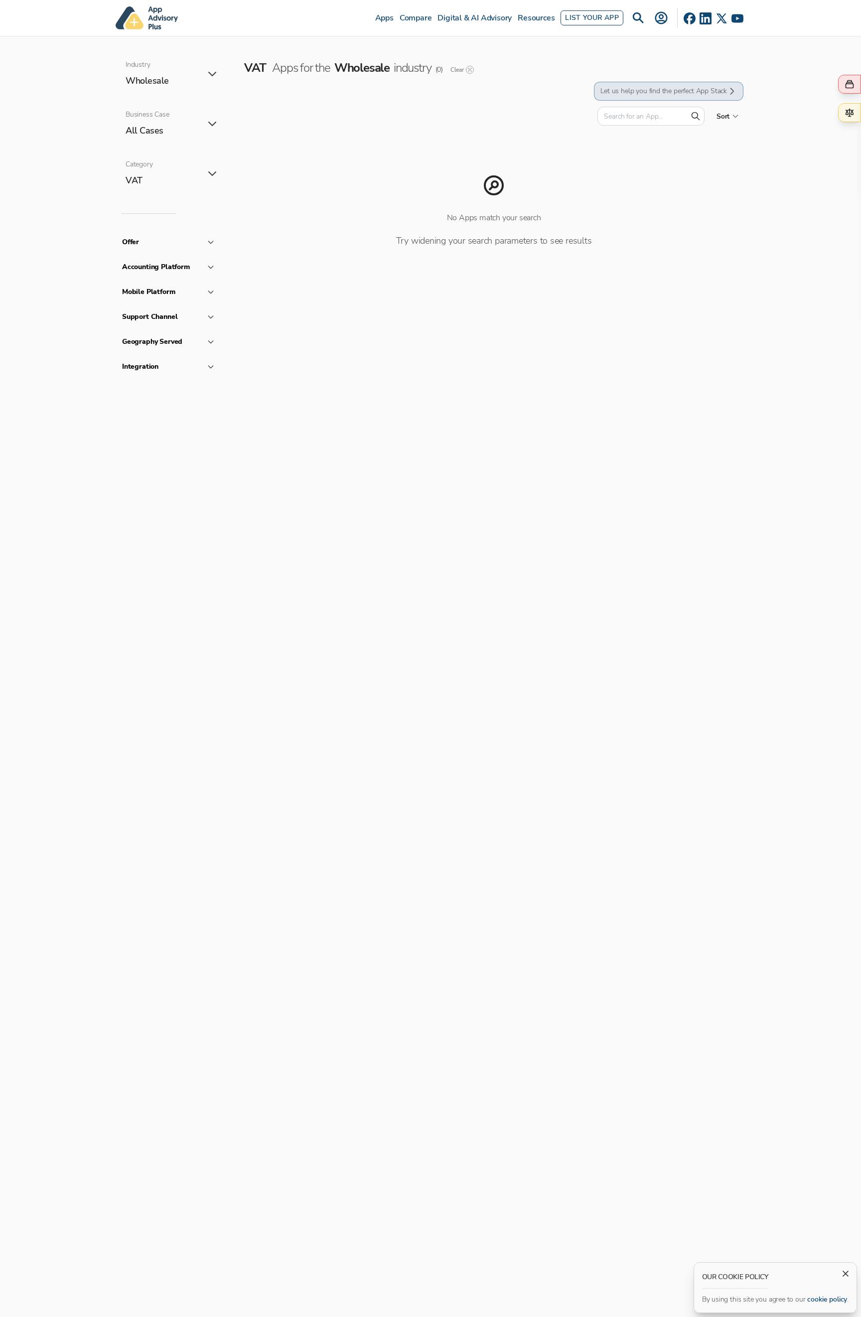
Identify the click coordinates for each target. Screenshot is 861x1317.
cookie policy (827, 1299)
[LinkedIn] (706, 18)
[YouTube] (737, 18)
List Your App (592, 17)
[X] (721, 18)
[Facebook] (690, 18)
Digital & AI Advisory (474, 17)
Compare (416, 17)
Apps (384, 17)
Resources (536, 17)
